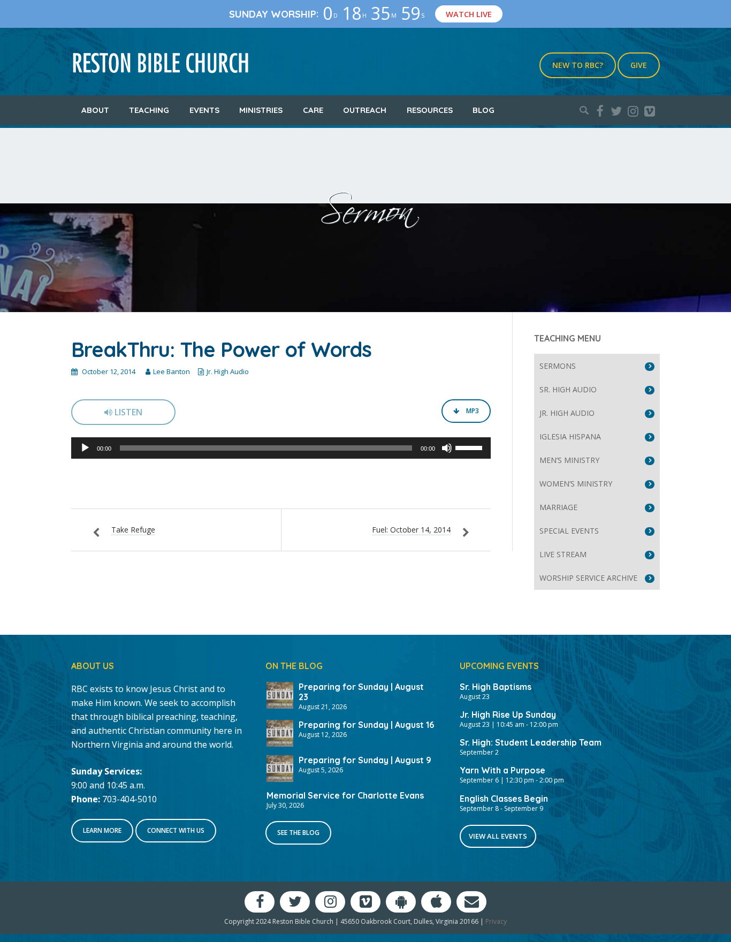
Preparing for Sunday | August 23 (361, 691)
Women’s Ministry (575, 483)
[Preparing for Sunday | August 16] (279, 732)
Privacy (496, 921)
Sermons (557, 366)
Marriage (558, 507)
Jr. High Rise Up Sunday (508, 714)
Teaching (149, 110)
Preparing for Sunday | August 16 (366, 724)
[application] (281, 448)
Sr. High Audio (568, 389)
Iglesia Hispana (570, 436)
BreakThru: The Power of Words (221, 349)
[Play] (85, 448)
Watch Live (469, 14)
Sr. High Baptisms (495, 686)
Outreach (364, 110)
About (95, 110)
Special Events (569, 531)
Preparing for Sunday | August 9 (365, 760)
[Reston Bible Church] (160, 61)
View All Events (498, 836)
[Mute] (446, 448)
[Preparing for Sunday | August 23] (279, 694)
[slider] (470, 447)
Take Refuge (133, 530)
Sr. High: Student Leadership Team (530, 742)
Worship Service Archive (588, 578)
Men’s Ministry (569, 460)
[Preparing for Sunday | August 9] (279, 767)
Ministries (261, 110)
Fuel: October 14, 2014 (411, 530)
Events (204, 110)
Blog (483, 110)
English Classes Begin (504, 798)
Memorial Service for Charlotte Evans (345, 795)
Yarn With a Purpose (502, 770)
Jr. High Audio (228, 371)
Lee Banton (171, 371)
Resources (430, 110)
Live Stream (563, 554)
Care (313, 110)
